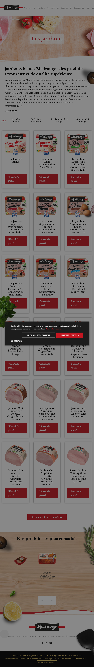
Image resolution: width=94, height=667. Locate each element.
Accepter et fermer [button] (70, 335)
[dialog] (47, 333)
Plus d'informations (53, 329)
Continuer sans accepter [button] (38, 335)
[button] (16, 341)
